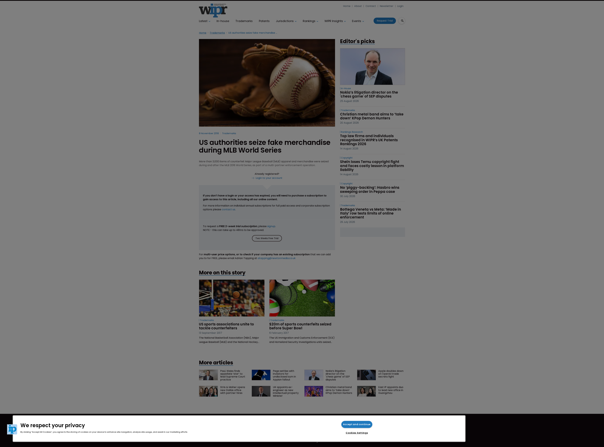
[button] (12, 429)
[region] (239, 428)
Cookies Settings (357, 432)
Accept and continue (357, 424)
